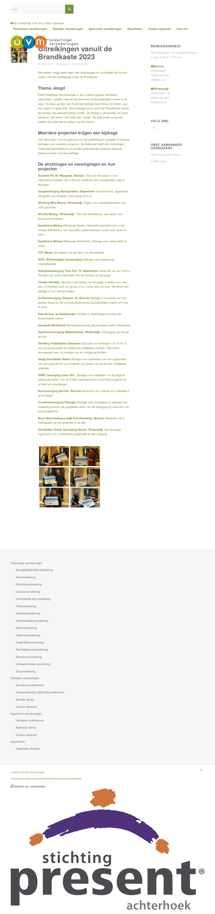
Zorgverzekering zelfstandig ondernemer (40, 692)
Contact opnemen (26, 707)
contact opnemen (53, 23)
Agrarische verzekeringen (25, 714)
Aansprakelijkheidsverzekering (34, 570)
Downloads (43, 778)
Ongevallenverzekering (29, 642)
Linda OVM (83, 63)
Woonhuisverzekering (29, 657)
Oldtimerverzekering (28, 635)
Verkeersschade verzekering (33, 664)
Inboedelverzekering (28, 613)
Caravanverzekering (28, 592)
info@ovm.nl (158, 80)
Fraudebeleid (74, 778)
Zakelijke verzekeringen (24, 678)
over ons (37, 23)
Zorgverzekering (25, 671)
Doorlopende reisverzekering (33, 599)
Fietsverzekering (26, 606)
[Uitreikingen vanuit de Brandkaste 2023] (19, 54)
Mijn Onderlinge (21, 23)
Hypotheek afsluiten (28, 748)
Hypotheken (17, 741)
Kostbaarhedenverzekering (32, 621)
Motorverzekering (26, 628)
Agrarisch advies (26, 727)
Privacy (23, 778)
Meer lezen (159, 161)
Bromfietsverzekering (29, 584)
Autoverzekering (25, 577)
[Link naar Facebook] (154, 127)
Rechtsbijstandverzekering (32, 649)
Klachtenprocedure (58, 778)
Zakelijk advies (25, 699)
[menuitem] (30, 29)
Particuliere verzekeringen (26, 563)
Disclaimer (32, 778)
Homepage (63, 63)
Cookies (14, 778)
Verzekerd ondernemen (30, 685)
